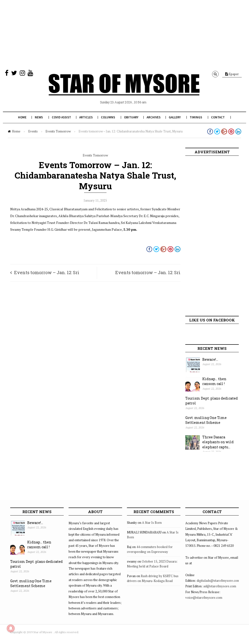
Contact (218, 117)
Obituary (131, 117)
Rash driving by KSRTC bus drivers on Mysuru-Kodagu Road (152, 578)
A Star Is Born (152, 522)
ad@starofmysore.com (219, 586)
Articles (86, 117)
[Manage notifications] (11, 628)
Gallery (175, 117)
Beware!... (210, 359)
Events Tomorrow (58, 131)
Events (33, 131)
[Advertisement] (124, 34)
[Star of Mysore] (124, 90)
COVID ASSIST (61, 117)
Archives (153, 117)
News (39, 117)
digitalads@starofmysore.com (218, 580)
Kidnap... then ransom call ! (214, 381)
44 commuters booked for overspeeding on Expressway (150, 549)
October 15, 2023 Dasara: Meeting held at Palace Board (152, 563)
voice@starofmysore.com (203, 597)
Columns (108, 117)
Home (22, 117)
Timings (196, 117)
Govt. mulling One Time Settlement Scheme (206, 420)
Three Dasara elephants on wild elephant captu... (218, 442)
